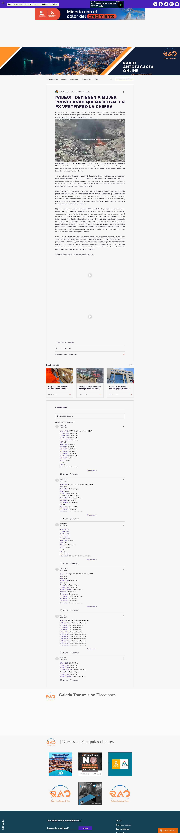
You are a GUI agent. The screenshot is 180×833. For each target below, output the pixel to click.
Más (96, 79)
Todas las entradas (52, 79)
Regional (64, 79)
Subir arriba (3, 825)
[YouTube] (177, 4)
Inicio (119, 821)
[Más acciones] (123, 92)
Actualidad (71, 342)
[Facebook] (161, 4)
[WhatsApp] (155, 4)
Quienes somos (123, 825)
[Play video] (90, 275)
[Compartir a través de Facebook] (56, 348)
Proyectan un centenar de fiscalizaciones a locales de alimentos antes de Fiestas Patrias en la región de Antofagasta (59, 388)
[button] (111, 79)
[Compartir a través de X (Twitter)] (61, 348)
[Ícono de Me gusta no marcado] (61, 474)
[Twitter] (166, 4)
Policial (58, 342)
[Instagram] (171, 4)
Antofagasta (74, 79)
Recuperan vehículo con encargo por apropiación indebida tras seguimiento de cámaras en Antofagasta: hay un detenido (90, 388)
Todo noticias (122, 829)
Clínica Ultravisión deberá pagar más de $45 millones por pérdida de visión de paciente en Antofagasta (119, 388)
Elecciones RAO (86, 79)
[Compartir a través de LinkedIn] (65, 348)
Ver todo (131, 364)
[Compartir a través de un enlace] (70, 348)
